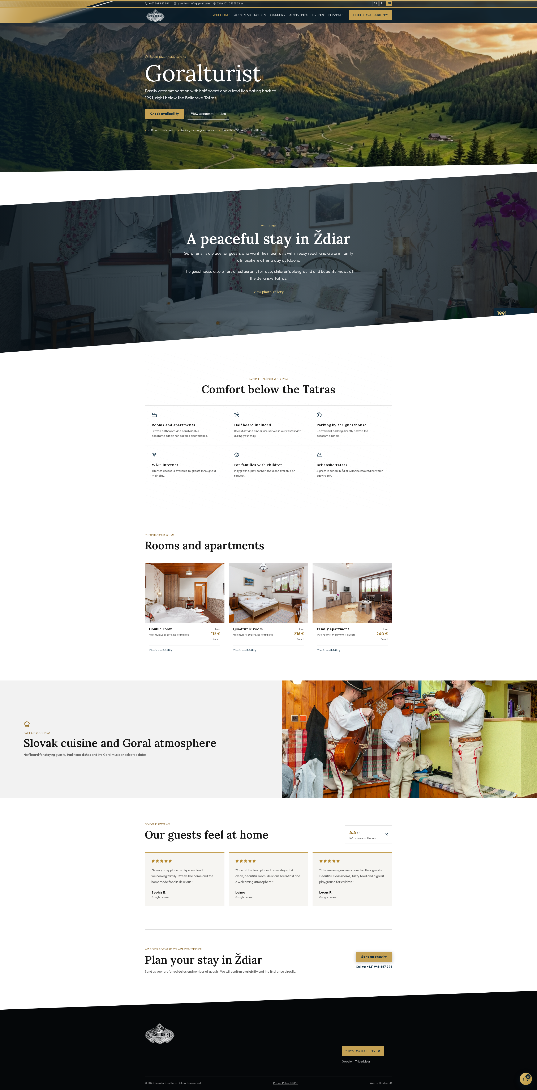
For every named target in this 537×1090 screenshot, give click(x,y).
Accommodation (250, 15)
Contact (336, 15)
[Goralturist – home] (158, 15)
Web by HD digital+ (381, 1083)
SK (375, 3)
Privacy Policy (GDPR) (285, 1083)
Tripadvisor (362, 1061)
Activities (298, 15)
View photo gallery (268, 292)
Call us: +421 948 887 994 (374, 966)
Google (347, 1061)
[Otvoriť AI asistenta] (526, 1079)
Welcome (221, 15)
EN (389, 3)
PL (382, 3)
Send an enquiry (374, 956)
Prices (318, 15)
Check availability (370, 15)
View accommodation (208, 113)
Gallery (277, 15)
